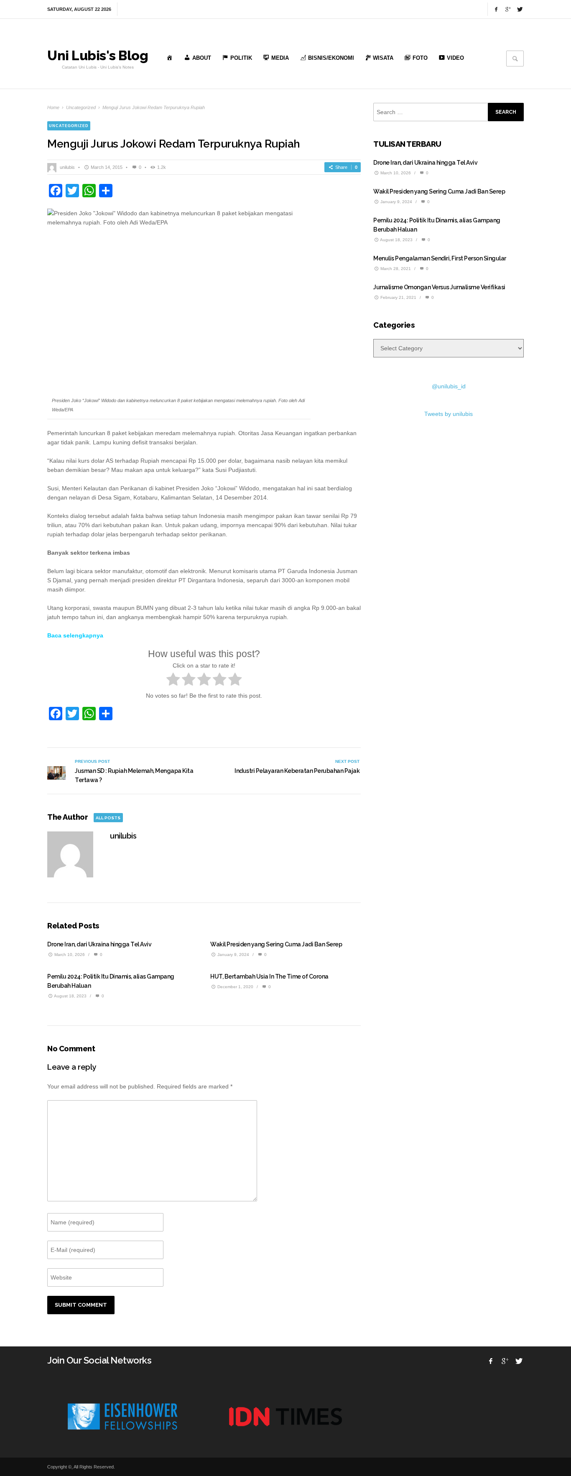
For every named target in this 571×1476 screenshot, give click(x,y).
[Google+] (507, 9)
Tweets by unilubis (448, 413)
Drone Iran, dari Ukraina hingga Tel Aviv (99, 944)
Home (53, 107)
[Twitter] (519, 9)
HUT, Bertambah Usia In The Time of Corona (269, 976)
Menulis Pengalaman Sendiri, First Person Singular (439, 258)
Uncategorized (81, 107)
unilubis (67, 167)
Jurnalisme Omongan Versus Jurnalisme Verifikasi (439, 287)
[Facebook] (496, 9)
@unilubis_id (449, 386)
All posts (108, 818)
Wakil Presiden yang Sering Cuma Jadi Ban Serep (276, 944)
